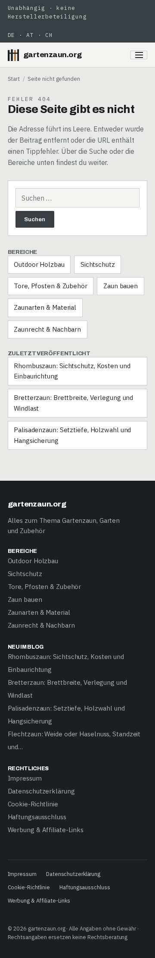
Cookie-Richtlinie (33, 804)
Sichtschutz (98, 264)
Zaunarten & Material (45, 307)
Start (14, 78)
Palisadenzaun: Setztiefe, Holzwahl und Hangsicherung (72, 435)
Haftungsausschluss (37, 817)
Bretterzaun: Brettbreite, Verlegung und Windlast (73, 403)
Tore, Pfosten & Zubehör (50, 286)
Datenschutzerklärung (41, 791)
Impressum (25, 778)
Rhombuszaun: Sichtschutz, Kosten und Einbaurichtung (72, 371)
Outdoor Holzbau (39, 264)
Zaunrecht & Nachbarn (47, 329)
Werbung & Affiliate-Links (46, 830)
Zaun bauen (120, 286)
